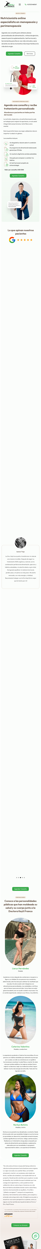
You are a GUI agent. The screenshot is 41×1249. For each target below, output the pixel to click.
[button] (16, 877)
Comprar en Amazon (20, 1225)
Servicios (30, 53)
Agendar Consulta (14, 53)
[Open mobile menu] (20, 4)
